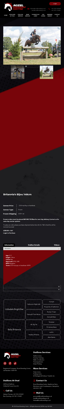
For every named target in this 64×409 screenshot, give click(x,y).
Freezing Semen (38, 362)
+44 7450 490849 (56, 8)
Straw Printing (37, 364)
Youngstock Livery (35, 15)
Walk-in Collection (38, 360)
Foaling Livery (37, 374)
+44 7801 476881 (56, 10)
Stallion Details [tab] (34, 245)
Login (55, 3)
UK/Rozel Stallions (8, 384)
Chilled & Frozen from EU (11, 386)
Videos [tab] (57, 245)
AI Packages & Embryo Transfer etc (44, 376)
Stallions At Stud (12, 15)
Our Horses (43, 15)
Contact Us (57, 15)
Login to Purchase (9, 233)
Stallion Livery (37, 356)
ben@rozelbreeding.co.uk (39, 10)
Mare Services (27, 15)
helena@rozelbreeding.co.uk (38, 8)
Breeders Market (49, 15)
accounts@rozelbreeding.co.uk (42, 396)
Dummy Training (38, 358)
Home (5, 15)
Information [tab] (9, 245)
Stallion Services (20, 15)
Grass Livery (36, 372)
